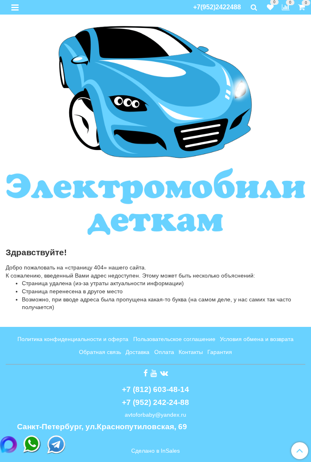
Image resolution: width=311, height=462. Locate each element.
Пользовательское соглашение (174, 339)
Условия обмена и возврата (257, 339)
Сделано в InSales (155, 451)
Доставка (137, 352)
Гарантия (219, 352)
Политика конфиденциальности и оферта (72, 339)
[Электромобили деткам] (155, 129)
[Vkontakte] (164, 373)
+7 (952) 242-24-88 (155, 402)
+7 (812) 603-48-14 (155, 389)
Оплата (164, 352)
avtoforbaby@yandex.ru (155, 414)
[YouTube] (154, 373)
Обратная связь (100, 352)
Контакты (191, 352)
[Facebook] (145, 373)
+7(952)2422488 (217, 7)
